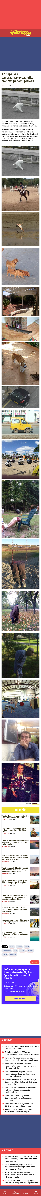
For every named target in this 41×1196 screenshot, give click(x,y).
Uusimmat (8, 1040)
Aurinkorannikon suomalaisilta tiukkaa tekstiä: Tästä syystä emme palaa (15, 934)
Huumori (19, 946)
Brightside (35, 803)
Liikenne (22, 950)
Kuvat (15, 950)
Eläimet (12, 946)
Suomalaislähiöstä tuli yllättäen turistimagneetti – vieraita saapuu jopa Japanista (14, 909)
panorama (30, 950)
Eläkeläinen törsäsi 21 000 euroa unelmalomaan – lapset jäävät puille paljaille (15, 830)
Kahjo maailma (7, 950)
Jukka (3, 85)
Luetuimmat (8, 1150)
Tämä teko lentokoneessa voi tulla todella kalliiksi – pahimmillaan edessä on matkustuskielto (14, 897)
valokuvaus (13, 954)
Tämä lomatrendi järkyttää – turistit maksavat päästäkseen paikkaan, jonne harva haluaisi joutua (15, 870)
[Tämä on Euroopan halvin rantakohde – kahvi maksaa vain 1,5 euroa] (35, 819)
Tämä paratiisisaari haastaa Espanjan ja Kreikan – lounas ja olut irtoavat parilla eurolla (15, 842)
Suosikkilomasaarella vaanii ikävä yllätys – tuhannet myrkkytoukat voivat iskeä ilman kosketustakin (14, 882)
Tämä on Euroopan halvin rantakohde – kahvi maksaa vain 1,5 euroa (15, 817)
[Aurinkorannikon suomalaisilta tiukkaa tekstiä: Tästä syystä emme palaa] (35, 936)
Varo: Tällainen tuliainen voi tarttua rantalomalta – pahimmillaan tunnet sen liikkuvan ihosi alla (15, 857)
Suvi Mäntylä (5, 820)
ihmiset (27, 946)
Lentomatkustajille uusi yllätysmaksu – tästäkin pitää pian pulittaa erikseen (15, 921)
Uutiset (5, 954)
